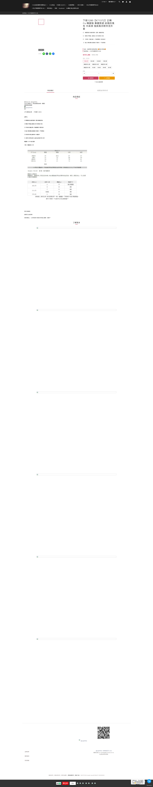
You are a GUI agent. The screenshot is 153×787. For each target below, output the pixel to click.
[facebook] (47, 54)
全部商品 (24, 13)
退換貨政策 (57, 775)
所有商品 (49, 8)
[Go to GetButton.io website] (149, 785)
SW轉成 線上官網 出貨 (72, 8)
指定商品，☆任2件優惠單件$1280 (92, 51)
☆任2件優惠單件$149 (38, 8)
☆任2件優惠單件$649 (92, 5)
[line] (44, 54)
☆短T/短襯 (80, 5)
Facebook (62, 8)
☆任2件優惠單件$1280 (32, 13)
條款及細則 (64, 775)
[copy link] (53, 54)
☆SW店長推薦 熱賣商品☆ (39, 5)
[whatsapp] (50, 54)
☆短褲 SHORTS (60, 5)
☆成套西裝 (71, 5)
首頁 (56, 8)
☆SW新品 (52, 5)
